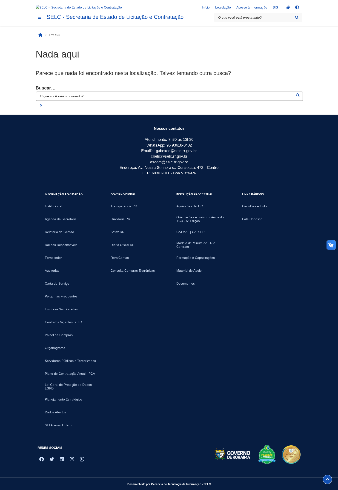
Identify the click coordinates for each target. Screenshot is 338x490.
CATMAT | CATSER (190, 232)
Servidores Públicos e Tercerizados (70, 361)
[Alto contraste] (297, 7)
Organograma (55, 348)
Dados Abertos (55, 412)
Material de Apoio (189, 270)
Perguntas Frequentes (61, 296)
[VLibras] (287, 7)
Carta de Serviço (57, 283)
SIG (275, 7)
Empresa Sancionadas (61, 309)
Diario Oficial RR (123, 245)
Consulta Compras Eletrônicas (133, 270)
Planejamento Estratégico (63, 399)
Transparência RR (124, 206)
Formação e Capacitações (195, 257)
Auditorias (52, 270)
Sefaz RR (117, 232)
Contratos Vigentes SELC (63, 322)
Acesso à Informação (251, 7)
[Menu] (39, 17)
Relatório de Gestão (59, 232)
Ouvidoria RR (120, 219)
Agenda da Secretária (61, 219)
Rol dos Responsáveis (61, 245)
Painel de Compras (59, 335)
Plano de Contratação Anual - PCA (70, 373)
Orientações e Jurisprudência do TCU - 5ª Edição (200, 219)
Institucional (53, 206)
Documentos (185, 283)
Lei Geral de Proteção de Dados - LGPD (69, 386)
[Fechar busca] (41, 105)
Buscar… (46, 87)
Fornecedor (53, 257)
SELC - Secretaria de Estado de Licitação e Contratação (115, 17)
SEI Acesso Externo (59, 425)
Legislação (223, 7)
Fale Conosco (252, 219)
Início (206, 7)
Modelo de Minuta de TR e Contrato (195, 244)
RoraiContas (120, 257)
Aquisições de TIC (189, 206)
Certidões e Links (254, 206)
